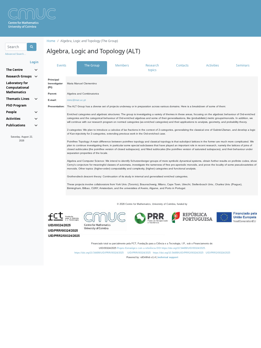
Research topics (152, 67)
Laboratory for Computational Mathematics (17, 87)
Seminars (243, 65)
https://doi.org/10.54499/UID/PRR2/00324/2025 (178, 252)
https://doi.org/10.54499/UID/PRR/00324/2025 (99, 252)
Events (61, 65)
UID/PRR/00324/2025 (139, 252)
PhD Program (16, 105)
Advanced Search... (15, 54)
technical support (168, 257)
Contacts (182, 65)
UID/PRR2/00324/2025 (218, 252)
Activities (212, 65)
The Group (91, 65)
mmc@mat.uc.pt (76, 100)
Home (51, 41)
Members (122, 65)
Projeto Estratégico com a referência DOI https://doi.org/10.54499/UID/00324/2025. (161, 248)
